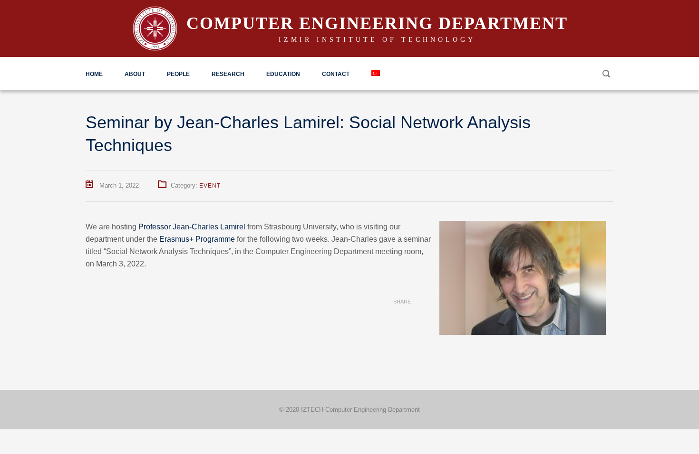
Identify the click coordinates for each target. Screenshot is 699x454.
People (178, 74)
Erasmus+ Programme (197, 239)
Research (228, 74)
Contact (336, 74)
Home (94, 74)
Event (210, 185)
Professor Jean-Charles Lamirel (191, 227)
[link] (191, 227)
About (135, 74)
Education (283, 74)
